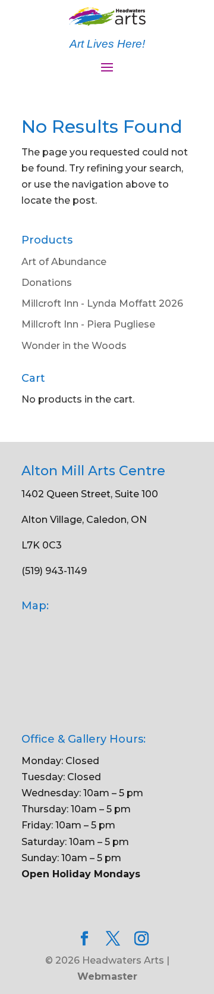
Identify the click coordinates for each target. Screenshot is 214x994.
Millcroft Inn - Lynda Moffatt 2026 (102, 303)
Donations (46, 282)
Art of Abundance (63, 261)
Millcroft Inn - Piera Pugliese (88, 324)
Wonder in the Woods (74, 345)
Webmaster (107, 976)
